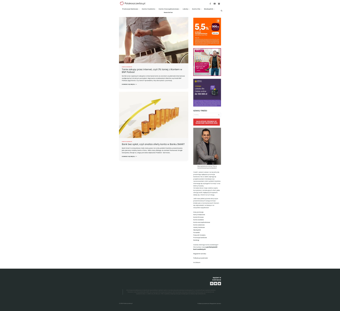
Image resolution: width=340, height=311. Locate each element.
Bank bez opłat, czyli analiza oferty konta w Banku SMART (153, 144)
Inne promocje (198, 212)
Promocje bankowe (200, 238)
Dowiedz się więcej (129, 84)
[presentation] (153, 40)
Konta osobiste (127, 67)
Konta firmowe (198, 217)
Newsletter (168, 12)
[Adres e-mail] (215, 4)
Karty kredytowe (199, 215)
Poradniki (196, 232)
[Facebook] (211, 283)
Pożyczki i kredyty (199, 235)
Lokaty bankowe (199, 227)
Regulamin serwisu (199, 254)
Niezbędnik (197, 230)
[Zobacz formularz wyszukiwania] (221, 10)
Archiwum (196, 262)
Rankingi (196, 240)
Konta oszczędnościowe (201, 222)
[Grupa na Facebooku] (219, 4)
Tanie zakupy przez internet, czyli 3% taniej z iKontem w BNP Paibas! (152, 71)
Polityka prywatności (200, 258)
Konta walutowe (199, 225)
